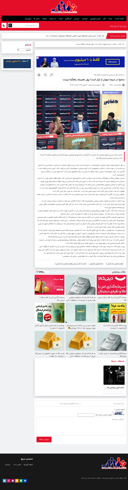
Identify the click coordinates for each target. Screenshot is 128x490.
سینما (110, 18)
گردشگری (68, 18)
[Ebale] (21, 480)
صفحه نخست (119, 18)
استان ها (37, 18)
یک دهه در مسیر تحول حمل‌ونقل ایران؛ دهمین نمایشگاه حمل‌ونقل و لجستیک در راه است (73, 36)
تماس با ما (17, 464)
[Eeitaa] (17, 480)
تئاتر (104, 18)
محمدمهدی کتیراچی (96, 263)
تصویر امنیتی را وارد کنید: (103, 415)
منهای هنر (28, 18)
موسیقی (85, 18)
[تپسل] (37, 57)
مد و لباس (52, 18)
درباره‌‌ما (7, 464)
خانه (120, 44)
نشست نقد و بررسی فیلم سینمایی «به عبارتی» (70, 263)
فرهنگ (44, 18)
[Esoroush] (25, 480)
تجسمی (76, 18)
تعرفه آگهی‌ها (28, 464)
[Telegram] (4, 480)
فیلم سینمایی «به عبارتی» (114, 263)
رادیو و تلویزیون (95, 18)
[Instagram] (8, 480)
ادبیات (61, 18)
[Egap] (12, 480)
